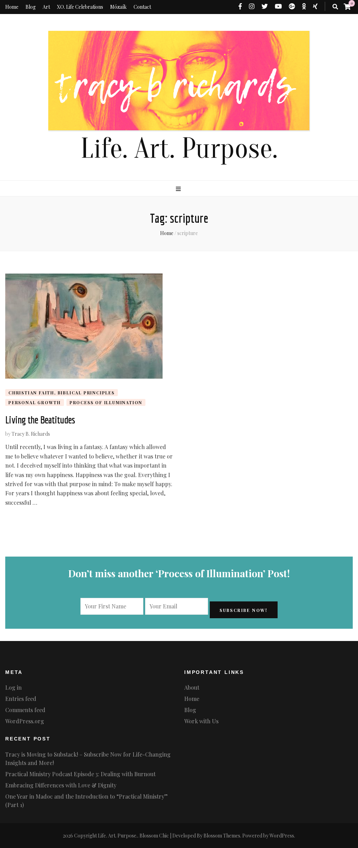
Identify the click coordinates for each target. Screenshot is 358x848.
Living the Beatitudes (40, 420)
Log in (13, 687)
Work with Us (201, 721)
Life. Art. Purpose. (179, 148)
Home (12, 7)
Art (46, 7)
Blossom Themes (221, 835)
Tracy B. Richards (31, 433)
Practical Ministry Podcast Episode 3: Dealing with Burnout (80, 774)
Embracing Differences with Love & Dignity (60, 785)
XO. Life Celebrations (80, 7)
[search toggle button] (335, 6)
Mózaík (118, 7)
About (191, 687)
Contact (142, 7)
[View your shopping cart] (347, 6)
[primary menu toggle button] (179, 189)
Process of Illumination (106, 402)
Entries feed (20, 698)
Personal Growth (34, 402)
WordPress (282, 835)
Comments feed (25, 709)
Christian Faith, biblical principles (61, 392)
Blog (31, 7)
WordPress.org (24, 721)
